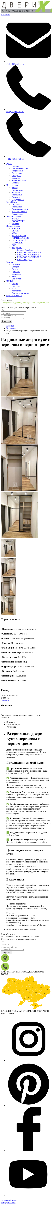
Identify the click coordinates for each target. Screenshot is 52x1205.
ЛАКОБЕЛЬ (17, 243)
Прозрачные (17, 190)
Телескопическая (19, 211)
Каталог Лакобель (25, 250)
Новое (14, 187)
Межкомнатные (19, 180)
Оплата (15, 269)
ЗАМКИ (15, 219)
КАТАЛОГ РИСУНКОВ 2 (29, 255)
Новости (16, 286)
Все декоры (17, 247)
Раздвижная (17, 214)
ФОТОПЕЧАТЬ (19, 235)
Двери (9, 163)
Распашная (17, 173)
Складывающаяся (20, 209)
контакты (5, 14)
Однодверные (18, 199)
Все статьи (16, 279)
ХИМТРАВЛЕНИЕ (20, 238)
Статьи (9, 262)
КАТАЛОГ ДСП (24, 259)
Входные (16, 178)
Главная (10, 326)
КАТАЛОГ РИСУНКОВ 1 (29, 252)
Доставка (16, 271)
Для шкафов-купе (20, 168)
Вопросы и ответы (20, 293)
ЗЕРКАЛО (16, 228)
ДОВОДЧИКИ (18, 221)
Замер (14, 276)
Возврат (15, 267)
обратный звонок (14, 295)
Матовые (16, 192)
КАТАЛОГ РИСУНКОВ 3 (29, 257)
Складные (16, 175)
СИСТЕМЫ (11, 202)
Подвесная (16, 204)
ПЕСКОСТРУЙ (19, 240)
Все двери (11, 328)
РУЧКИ (15, 223)
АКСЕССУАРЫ (13, 216)
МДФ (14, 233)
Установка (16, 274)
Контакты (16, 291)
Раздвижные (17, 171)
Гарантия (16, 264)
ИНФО (9, 281)
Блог (14, 288)
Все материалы (13, 226)
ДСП (14, 245)
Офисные (16, 183)
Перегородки (12, 185)
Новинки (16, 166)
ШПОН (15, 231)
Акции (15, 283)
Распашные (17, 195)
